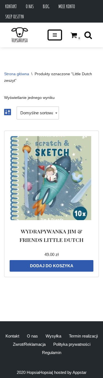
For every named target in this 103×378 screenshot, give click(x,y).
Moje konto (67, 6)
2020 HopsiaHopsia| (35, 372)
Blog (46, 6)
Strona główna (16, 74)
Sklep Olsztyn (14, 16)
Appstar (80, 372)
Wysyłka (53, 336)
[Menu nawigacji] (55, 34)
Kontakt (11, 6)
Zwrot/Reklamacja (29, 344)
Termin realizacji (83, 336)
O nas (30, 6)
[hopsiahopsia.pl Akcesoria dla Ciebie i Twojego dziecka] (19, 35)
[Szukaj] (88, 35)
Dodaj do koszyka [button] (51, 265)
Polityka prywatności (71, 344)
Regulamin (51, 352)
